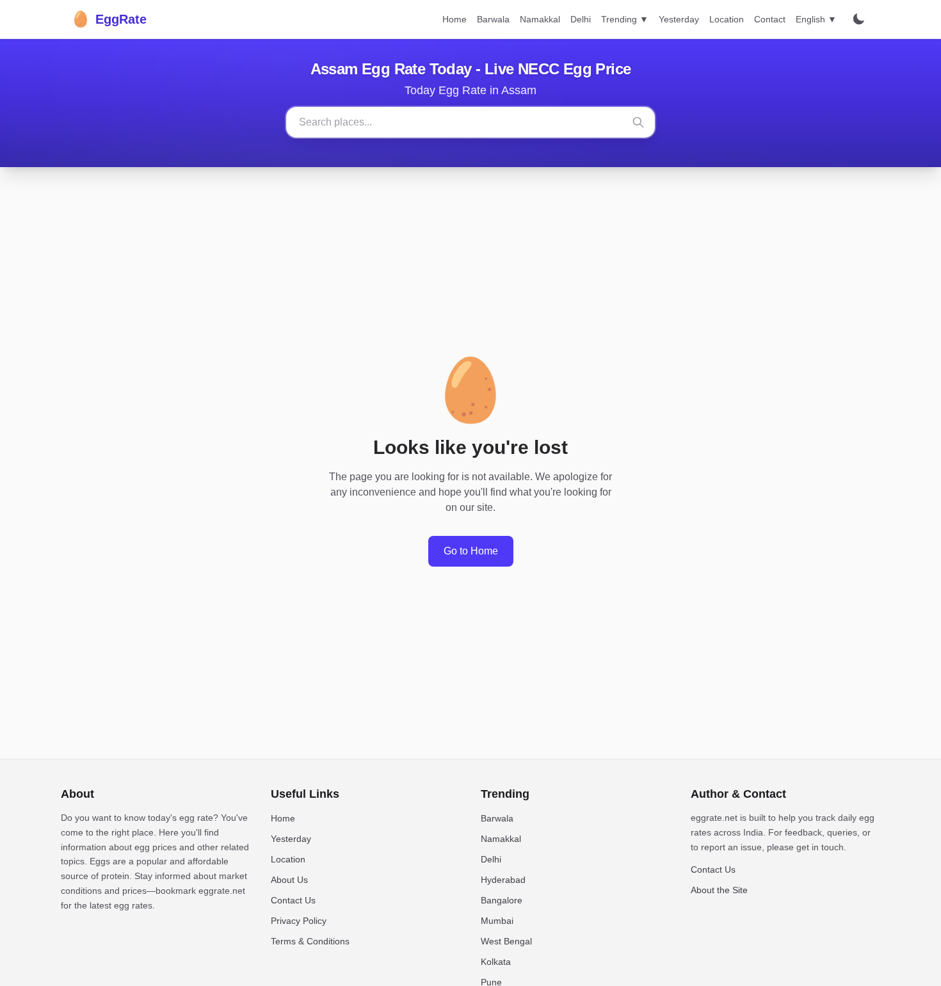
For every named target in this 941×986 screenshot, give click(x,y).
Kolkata (496, 962)
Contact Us (293, 900)
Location (726, 19)
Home (454, 19)
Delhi (580, 19)
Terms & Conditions (310, 941)
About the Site (719, 890)
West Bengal (506, 941)
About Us (289, 880)
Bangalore (501, 900)
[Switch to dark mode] (858, 19)
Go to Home (471, 551)
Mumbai (497, 921)
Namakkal (540, 19)
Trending (624, 19)
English (816, 19)
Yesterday (679, 19)
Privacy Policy (298, 921)
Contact (769, 19)
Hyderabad (503, 880)
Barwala (493, 19)
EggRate (109, 19)
